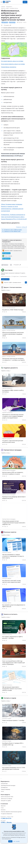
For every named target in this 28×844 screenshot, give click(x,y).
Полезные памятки (6, 552)
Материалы (9, 6)
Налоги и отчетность (7, 634)
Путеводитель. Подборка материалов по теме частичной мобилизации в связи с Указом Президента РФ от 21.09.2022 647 (14, 217)
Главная (3, 6)
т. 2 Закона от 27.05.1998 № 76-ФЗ (11, 231)
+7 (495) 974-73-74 (6, 818)
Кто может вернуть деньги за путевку (12, 61)
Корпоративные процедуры (8, 470)
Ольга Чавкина (8, 270)
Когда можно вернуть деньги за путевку (13, 64)
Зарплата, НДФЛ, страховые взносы (9, 8)
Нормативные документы (8, 67)
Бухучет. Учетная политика (8, 307)
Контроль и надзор (6, 718)
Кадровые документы (7, 388)
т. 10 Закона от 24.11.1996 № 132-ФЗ (12, 229)
